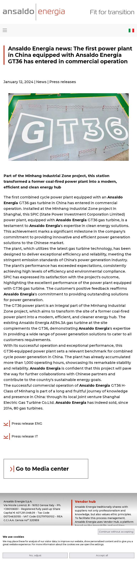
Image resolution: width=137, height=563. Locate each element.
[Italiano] (131, 30)
